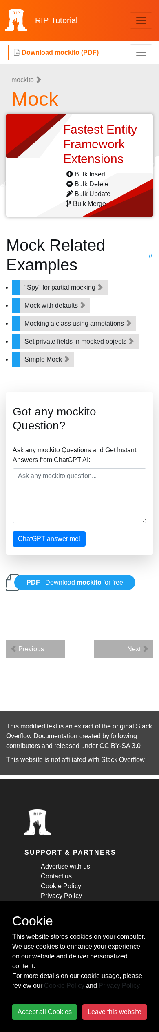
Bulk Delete (91, 184)
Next (134, 649)
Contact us (56, 876)
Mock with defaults (52, 305)
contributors (23, 745)
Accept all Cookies (45, 1011)
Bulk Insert (90, 174)
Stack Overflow (123, 759)
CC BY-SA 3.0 (120, 745)
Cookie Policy (61, 885)
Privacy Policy (61, 895)
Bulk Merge (89, 203)
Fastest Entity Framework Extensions (100, 144)
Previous (30, 649)
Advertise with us (65, 866)
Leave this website (114, 1011)
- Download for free (74, 582)
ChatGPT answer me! (49, 538)
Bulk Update (92, 193)
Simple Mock (44, 359)
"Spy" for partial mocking (60, 287)
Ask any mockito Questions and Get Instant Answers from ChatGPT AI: (74, 455)
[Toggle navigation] (141, 20)
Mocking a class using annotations (75, 323)
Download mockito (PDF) (59, 52)
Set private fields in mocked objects (76, 341)
